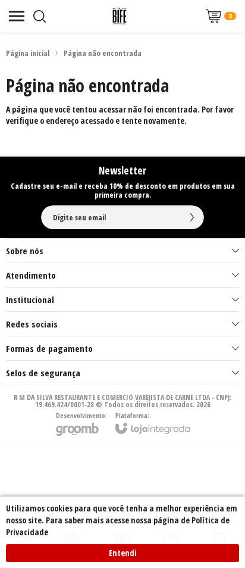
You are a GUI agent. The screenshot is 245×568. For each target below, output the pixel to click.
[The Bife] (119, 16)
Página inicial (27, 53)
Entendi (123, 552)
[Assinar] (192, 217)
